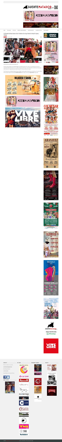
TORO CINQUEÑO (45, 30)
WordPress (24, 440)
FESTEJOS (14, 30)
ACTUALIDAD (9, 30)
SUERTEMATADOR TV (31, 30)
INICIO (4, 30)
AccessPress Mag (30, 440)
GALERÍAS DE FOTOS (39, 30)
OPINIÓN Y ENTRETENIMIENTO (21, 30)
